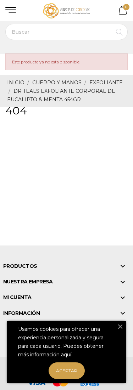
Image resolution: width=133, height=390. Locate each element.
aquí (66, 354)
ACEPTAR (66, 370)
